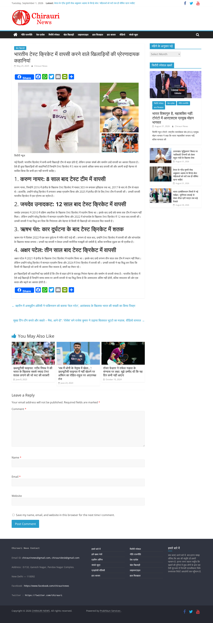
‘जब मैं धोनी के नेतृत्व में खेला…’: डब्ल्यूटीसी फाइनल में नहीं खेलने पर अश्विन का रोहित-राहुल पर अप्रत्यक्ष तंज (77, 373)
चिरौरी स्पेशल (54, 34)
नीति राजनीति (26, 34)
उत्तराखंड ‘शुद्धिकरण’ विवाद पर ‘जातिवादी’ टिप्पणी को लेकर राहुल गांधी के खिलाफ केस (185, 154)
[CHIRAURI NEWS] (15, 34)
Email (16, 476)
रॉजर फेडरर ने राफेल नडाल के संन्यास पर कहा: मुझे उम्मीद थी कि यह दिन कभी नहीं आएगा (123, 371)
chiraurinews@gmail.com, (36, 557)
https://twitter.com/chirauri (43, 595)
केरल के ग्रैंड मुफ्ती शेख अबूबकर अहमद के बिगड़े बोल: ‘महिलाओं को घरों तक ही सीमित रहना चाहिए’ (94, 3)
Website (17, 496)
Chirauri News (40, 65)
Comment (19, 409)
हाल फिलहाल (97, 34)
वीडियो (122, 34)
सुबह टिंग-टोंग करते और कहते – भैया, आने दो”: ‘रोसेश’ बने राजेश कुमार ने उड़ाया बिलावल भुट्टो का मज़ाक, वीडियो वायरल (79, 320)
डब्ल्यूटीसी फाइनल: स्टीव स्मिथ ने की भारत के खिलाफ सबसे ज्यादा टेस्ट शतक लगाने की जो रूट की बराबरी (32, 371)
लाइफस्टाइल (83, 34)
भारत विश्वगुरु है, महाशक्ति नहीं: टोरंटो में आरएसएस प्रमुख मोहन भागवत (173, 118)
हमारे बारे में (96, 548)
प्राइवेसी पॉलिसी (98, 570)
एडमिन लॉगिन (97, 559)
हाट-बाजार (111, 34)
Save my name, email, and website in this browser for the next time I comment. (65, 515)
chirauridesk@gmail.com (65, 557)
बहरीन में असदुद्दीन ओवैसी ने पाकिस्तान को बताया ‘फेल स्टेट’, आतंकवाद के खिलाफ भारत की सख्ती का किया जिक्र (73, 306)
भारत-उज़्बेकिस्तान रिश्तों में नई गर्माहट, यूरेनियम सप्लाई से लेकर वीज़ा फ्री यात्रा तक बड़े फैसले (185, 196)
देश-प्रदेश (40, 34)
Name (16, 457)
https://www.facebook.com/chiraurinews (46, 585)
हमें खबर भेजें (97, 554)
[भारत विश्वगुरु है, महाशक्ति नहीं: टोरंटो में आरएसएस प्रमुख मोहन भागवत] (175, 72)
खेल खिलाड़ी (69, 34)
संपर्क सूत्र (133, 34)
